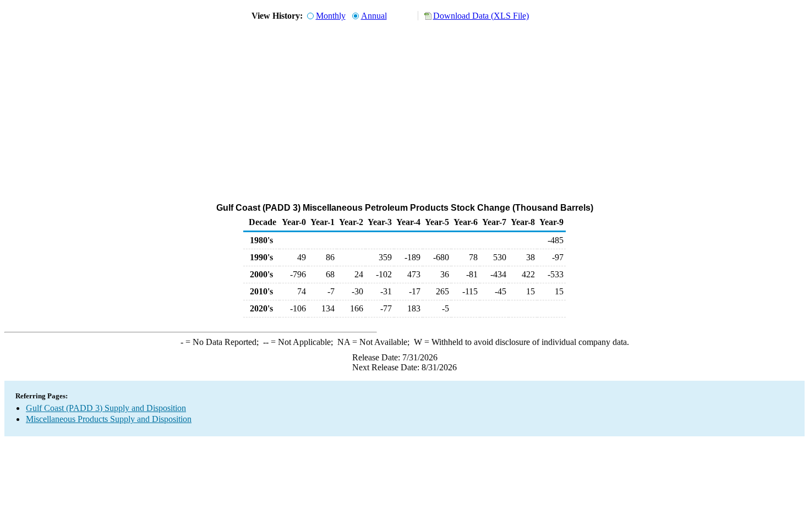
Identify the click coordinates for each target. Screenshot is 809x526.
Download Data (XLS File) (481, 15)
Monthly (331, 15)
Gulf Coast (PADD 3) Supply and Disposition (106, 408)
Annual (374, 15)
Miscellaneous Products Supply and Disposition (109, 419)
